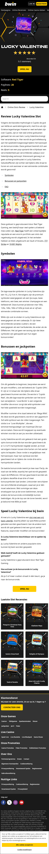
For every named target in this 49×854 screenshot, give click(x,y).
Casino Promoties (7, 748)
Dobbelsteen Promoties (37, 748)
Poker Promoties (21, 748)
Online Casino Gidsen (36, 10)
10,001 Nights (15, 244)
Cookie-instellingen (24, 850)
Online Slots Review (16, 107)
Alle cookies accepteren (24, 845)
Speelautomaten (25, 721)
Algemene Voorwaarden (9, 764)
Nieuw (35, 721)
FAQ (6, 186)
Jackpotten (5, 726)
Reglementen (37, 769)
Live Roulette (15, 737)
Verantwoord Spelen (23, 769)
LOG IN (32, 4)
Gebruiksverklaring (8, 773)
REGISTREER (42, 4)
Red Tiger (17, 79)
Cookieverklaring (26, 764)
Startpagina (5, 10)
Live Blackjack (27, 737)
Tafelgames (13, 721)
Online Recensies (19, 10)
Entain (19, 759)
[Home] (2, 107)
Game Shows (38, 737)
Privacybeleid (22, 789)
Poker (18, 726)
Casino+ (4, 721)
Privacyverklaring (7, 769)
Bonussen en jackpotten (16, 181)
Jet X (12, 726)
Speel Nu (24, 69)
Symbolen (9, 175)
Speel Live (5, 737)
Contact (26, 759)
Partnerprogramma (8, 759)
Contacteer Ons (11, 707)
